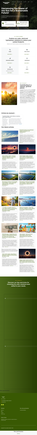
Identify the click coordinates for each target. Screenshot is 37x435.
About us (2, 410)
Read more (21, 142)
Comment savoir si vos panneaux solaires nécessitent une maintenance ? (27, 131)
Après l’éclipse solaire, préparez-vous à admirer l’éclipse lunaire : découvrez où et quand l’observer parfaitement (27, 157)
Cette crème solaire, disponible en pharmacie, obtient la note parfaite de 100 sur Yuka (9, 255)
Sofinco (1, 392)
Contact (32, 1)
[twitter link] (1, 404)
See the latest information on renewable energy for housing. (9, 24)
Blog (1, 411)
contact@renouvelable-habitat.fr (6, 400)
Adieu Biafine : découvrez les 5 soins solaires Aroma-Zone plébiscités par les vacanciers (26, 235)
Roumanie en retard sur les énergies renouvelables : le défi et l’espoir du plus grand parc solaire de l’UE (27, 182)
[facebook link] (3, 404)
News (28, 1)
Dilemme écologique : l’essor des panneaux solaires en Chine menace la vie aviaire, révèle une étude (27, 208)
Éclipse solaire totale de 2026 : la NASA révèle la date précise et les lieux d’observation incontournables (27, 261)
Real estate (25, 1)
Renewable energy (19, 1)
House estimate (14, 1)
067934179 (3, 402)
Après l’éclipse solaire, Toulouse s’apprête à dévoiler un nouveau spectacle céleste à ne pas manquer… (9, 157)
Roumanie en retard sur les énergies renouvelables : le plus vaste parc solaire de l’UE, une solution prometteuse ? (9, 183)
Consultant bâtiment (23, 410)
